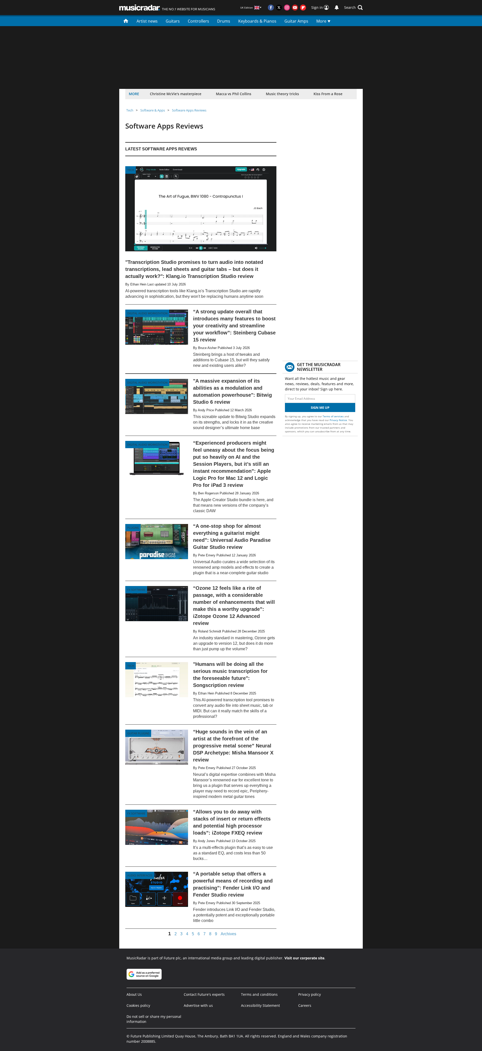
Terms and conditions (259, 994)
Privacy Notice (338, 420)
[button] (353, 7)
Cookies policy (138, 1005)
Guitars (173, 21)
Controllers (198, 21)
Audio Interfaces (139, 875)
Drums (223, 21)
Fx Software (136, 590)
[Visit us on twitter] (279, 8)
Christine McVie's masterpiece (175, 93)
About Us (134, 994)
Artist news (147, 21)
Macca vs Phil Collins (233, 93)
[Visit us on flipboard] (303, 8)
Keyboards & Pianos (257, 21)
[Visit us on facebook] (271, 8)
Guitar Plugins (138, 733)
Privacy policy (309, 994)
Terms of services (333, 416)
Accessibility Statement (260, 1005)
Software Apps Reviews (189, 110)
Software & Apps (152, 110)
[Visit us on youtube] (295, 8)
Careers (304, 1005)
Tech (129, 110)
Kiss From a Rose (328, 93)
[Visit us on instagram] (287, 8)
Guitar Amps (296, 21)
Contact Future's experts (204, 994)
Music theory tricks (282, 93)
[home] (126, 20)
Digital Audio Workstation (147, 313)
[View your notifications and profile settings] (337, 8)
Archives (228, 934)
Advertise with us (198, 1005)
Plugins (133, 528)
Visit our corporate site (304, 958)
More (321, 21)
